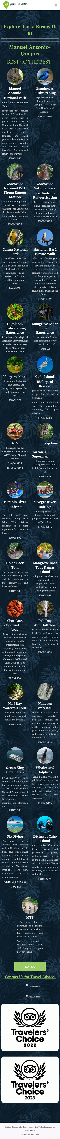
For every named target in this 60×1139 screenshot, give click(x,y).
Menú (56, 5)
